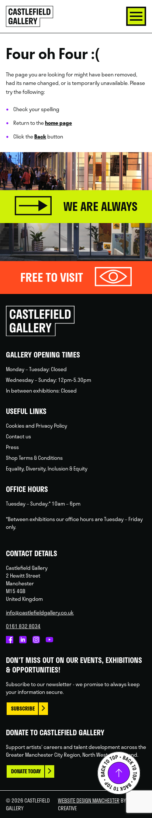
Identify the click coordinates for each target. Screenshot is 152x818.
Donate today (26, 771)
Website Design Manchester (89, 800)
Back (40, 136)
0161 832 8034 (23, 626)
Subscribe (23, 708)
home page (58, 123)
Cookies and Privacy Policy (36, 425)
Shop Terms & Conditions (34, 458)
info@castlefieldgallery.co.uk (40, 612)
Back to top (118, 773)
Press (12, 447)
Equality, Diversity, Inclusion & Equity (46, 468)
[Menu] (136, 16)
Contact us (18, 436)
